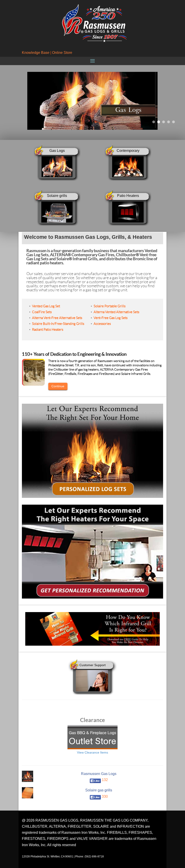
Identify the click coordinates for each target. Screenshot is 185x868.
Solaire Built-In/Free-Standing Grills (58, 324)
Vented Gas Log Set (46, 306)
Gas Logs (57, 151)
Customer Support (92, 665)
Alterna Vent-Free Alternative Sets (57, 318)
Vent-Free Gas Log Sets (110, 318)
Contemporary (128, 151)
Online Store (62, 53)
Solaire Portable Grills (109, 306)
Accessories (102, 324)
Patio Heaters (128, 196)
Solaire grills (57, 196)
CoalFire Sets (42, 312)
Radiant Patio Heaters (47, 329)
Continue (57, 386)
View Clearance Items (92, 752)
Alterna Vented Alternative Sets (116, 312)
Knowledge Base (35, 53)
